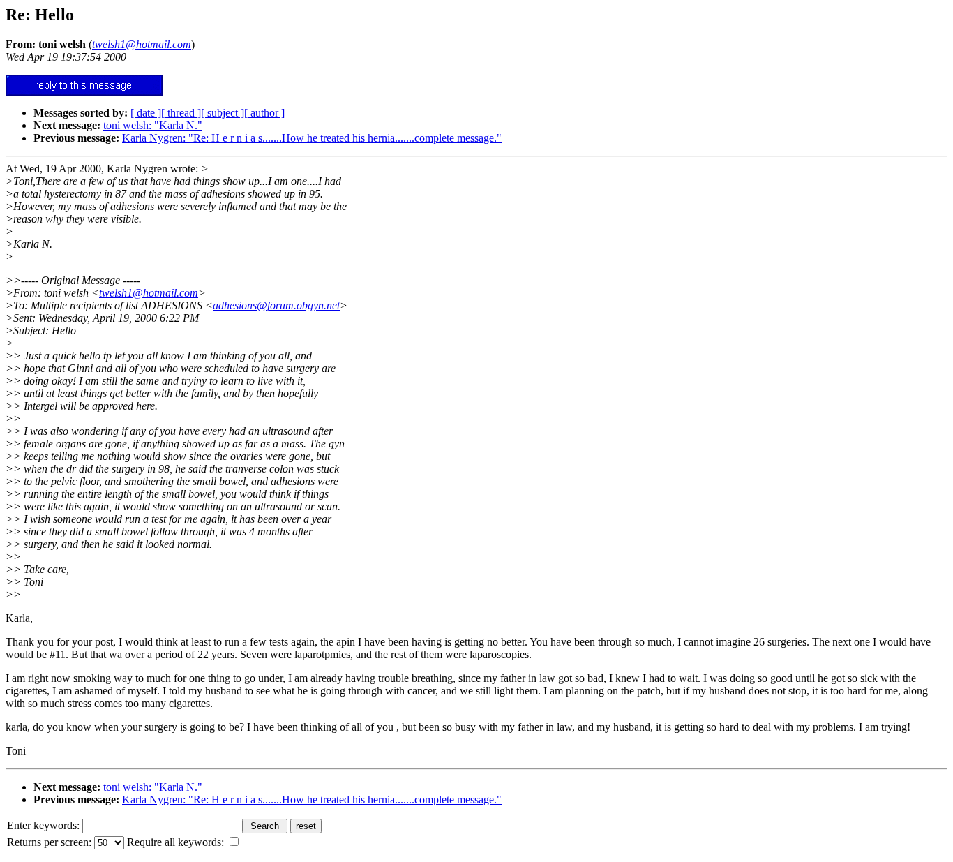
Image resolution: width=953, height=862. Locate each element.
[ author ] (264, 113)
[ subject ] (222, 113)
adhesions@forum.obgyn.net (276, 305)
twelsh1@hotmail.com (148, 293)
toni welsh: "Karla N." (152, 125)
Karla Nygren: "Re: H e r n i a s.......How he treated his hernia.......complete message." (312, 138)
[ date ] (145, 113)
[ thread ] (181, 113)
